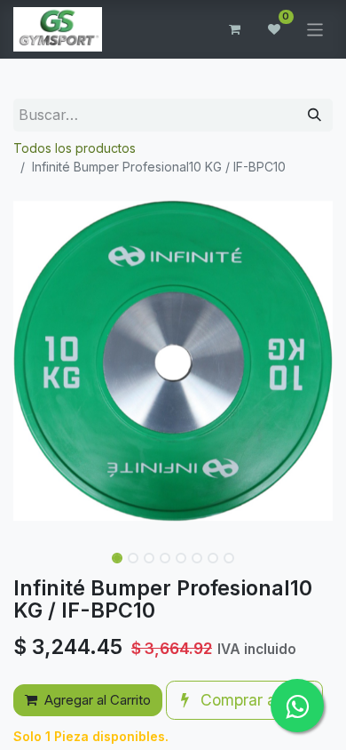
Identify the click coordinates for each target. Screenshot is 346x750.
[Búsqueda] (314, 115)
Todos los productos (74, 148)
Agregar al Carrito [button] (97, 699)
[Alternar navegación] (315, 29)
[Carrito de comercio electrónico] (235, 29)
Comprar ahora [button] (252, 699)
